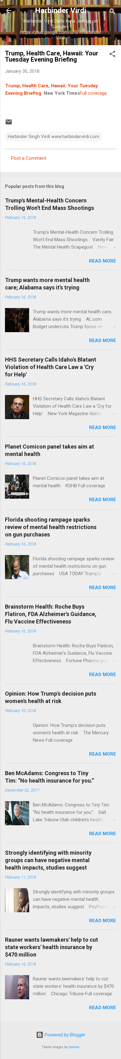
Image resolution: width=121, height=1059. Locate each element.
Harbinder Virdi (60, 10)
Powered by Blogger (64, 1035)
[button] (112, 55)
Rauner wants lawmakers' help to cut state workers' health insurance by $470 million (51, 947)
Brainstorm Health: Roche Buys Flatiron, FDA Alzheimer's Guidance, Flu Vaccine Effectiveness (50, 614)
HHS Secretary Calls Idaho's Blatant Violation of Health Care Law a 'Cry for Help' (50, 367)
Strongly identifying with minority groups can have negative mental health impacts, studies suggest (48, 860)
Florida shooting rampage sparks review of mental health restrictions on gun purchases (50, 527)
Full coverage (93, 93)
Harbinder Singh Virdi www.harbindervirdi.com (53, 136)
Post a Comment (28, 158)
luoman (74, 1047)
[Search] (112, 12)
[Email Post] (8, 124)
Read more (102, 261)
